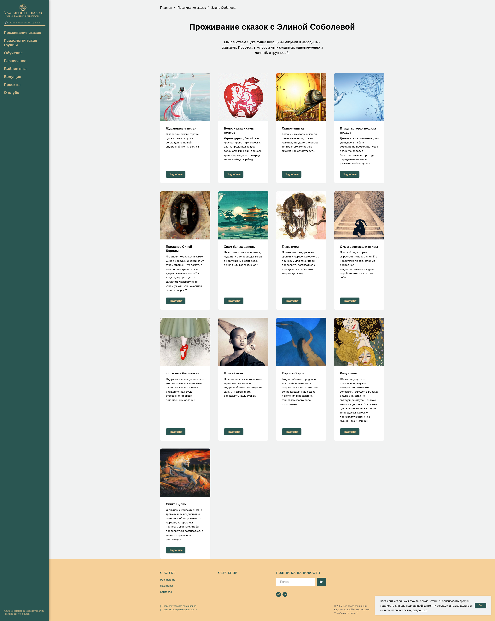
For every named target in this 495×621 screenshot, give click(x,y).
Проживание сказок (22, 32)
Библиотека (15, 69)
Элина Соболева (223, 7)
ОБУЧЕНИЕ (227, 572)
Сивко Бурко (176, 504)
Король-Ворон (293, 373)
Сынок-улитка (293, 128)
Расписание (15, 61)
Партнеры (166, 585)
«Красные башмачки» (182, 373)
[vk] (284, 594)
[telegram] (278, 594)
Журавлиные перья (181, 128)
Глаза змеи (290, 246)
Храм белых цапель (239, 246)
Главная (166, 7)
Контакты (166, 591)
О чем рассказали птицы (359, 246)
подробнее (420, 610)
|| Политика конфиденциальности (178, 609)
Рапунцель (348, 373)
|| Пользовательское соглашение (178, 606)
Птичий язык (234, 373)
